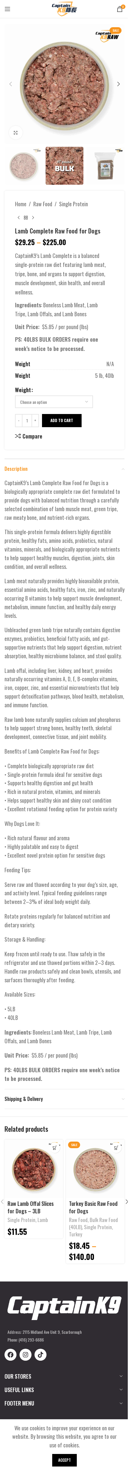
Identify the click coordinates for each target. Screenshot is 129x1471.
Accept (64, 1460)
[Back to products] (25, 217)
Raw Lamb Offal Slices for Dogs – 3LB (31, 1207)
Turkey (75, 1234)
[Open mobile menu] (8, 9)
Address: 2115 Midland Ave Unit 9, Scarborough (45, 1331)
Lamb (43, 1219)
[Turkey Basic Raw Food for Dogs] (95, 1168)
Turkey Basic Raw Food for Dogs (93, 1207)
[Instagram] (26, 1355)
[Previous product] (18, 217)
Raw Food (42, 204)
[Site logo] (64, 8)
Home (20, 204)
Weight (23, 390)
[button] (10, 84)
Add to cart (61, 420)
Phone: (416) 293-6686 (26, 1339)
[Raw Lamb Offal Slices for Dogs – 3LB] (33, 1168)
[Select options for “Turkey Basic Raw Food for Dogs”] (116, 1147)
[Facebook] (10, 1355)
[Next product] (33, 217)
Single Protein (73, 204)
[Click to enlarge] (15, 132)
